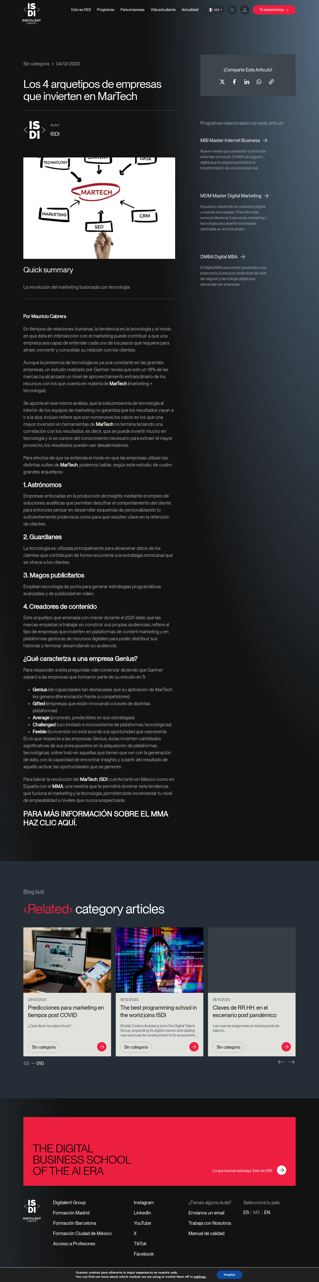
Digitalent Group (69, 1202)
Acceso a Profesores (74, 1243)
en (267, 1212)
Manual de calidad (206, 1233)
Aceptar (229, 1274)
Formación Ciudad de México (82, 1233)
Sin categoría (36, 64)
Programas (105, 9)
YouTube (142, 1223)
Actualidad (190, 9)
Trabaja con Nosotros (209, 1223)
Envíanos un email (206, 1213)
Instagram (144, 1202)
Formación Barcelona (74, 1223)
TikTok (140, 1243)
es (246, 1212)
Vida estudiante (163, 9)
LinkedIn (142, 1213)
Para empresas (133, 9)
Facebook (144, 1254)
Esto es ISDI (81, 9)
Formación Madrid (71, 1213)
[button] (281, 1062)
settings (200, 1277)
